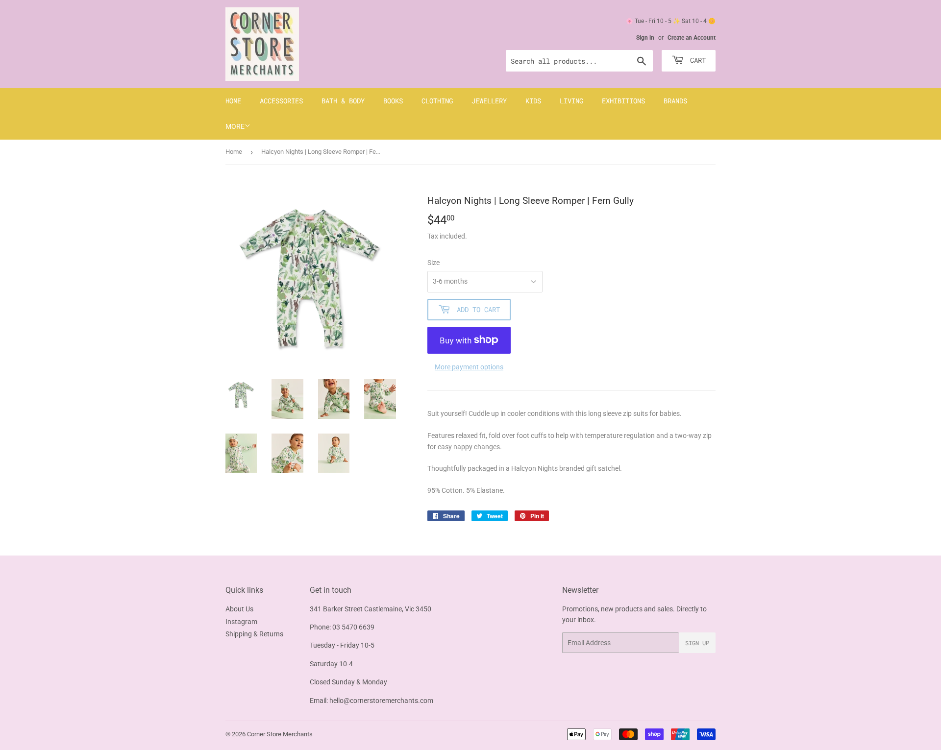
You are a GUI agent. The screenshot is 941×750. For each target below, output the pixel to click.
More (235, 126)
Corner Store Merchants (280, 734)
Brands (675, 100)
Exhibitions (623, 100)
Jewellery (489, 100)
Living (571, 100)
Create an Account (692, 37)
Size (433, 262)
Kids (533, 100)
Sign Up (697, 643)
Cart (696, 60)
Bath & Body (343, 100)
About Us (239, 609)
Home (233, 100)
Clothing (437, 100)
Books (393, 100)
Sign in (645, 37)
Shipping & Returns (254, 634)
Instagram (241, 622)
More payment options (469, 367)
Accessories (281, 100)
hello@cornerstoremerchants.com (381, 700)
